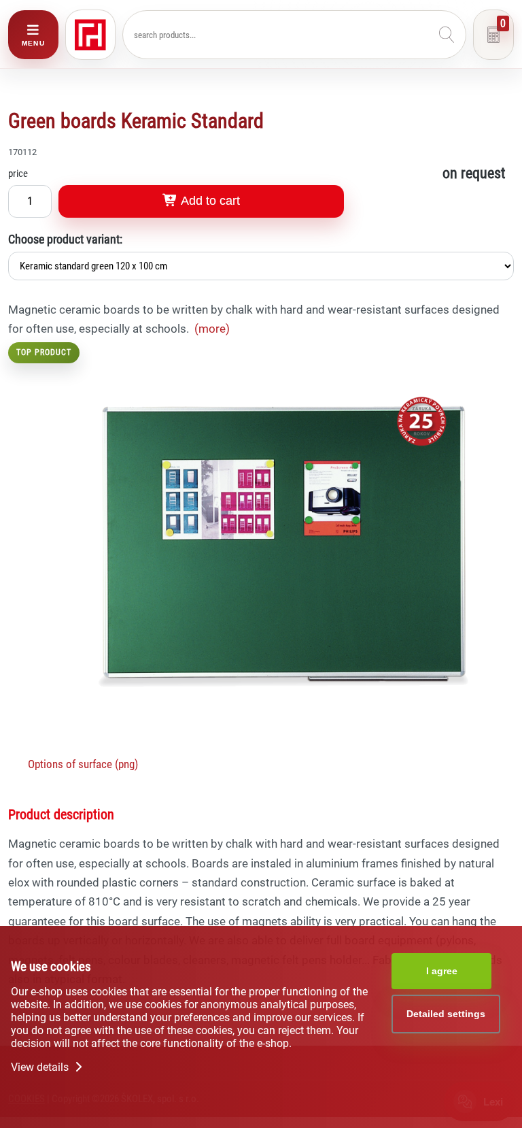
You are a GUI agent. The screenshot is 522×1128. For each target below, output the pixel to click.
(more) (212, 328)
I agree (441, 970)
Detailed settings (445, 1013)
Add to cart (209, 201)
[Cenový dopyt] (493, 34)
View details (41, 1067)
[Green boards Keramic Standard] (283, 746)
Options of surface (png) (83, 764)
